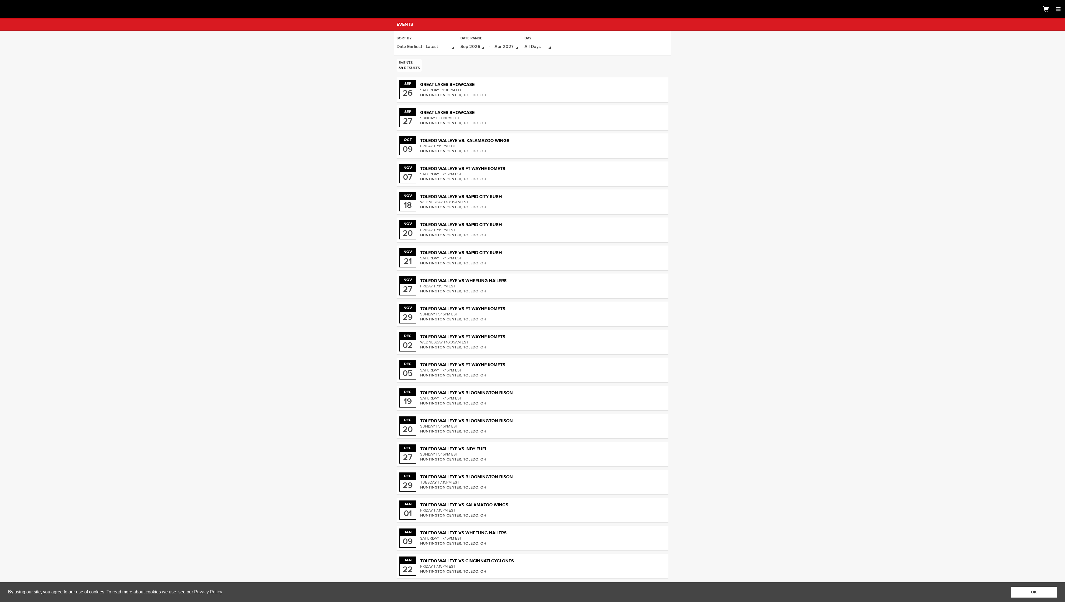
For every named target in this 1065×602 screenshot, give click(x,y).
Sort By (404, 39)
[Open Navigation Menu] (1058, 9)
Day (527, 39)
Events (405, 24)
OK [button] (1034, 592)
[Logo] (23, 9)
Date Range (471, 39)
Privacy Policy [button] (208, 592)
